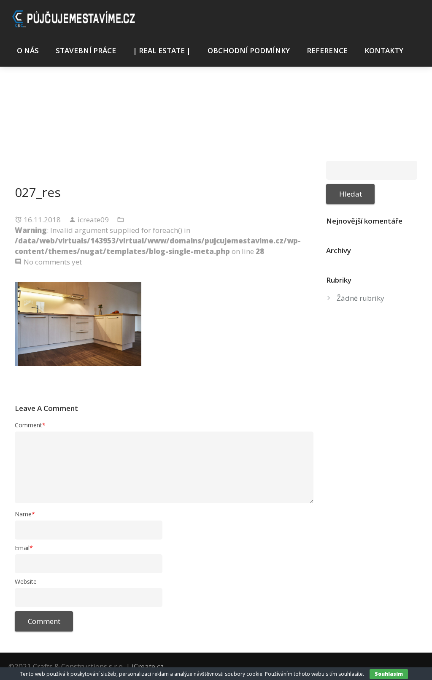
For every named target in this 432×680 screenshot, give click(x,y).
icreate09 (94, 219)
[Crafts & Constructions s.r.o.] (75, 17)
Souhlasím (389, 673)
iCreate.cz (148, 666)
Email (24, 548)
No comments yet (53, 262)
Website (26, 581)
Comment (30, 425)
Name (25, 514)
